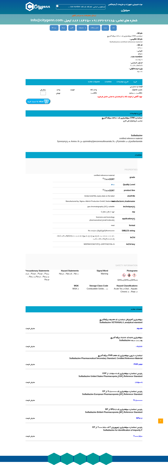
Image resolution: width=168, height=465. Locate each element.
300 (113, 185)
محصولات (81, 28)
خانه (113, 28)
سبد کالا (54, 28)
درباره (105, 28)
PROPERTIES (131, 170)
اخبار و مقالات (94, 28)
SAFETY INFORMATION (126, 266)
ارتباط (63, 28)
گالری (71, 28)
